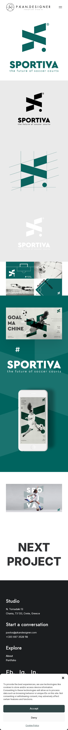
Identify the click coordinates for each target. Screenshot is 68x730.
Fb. (10, 107)
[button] (63, 678)
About (9, 655)
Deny (34, 717)
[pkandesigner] (28, 7)
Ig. (22, 107)
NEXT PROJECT (34, 554)
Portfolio (11, 660)
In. (32, 107)
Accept (34, 708)
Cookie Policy (32, 725)
